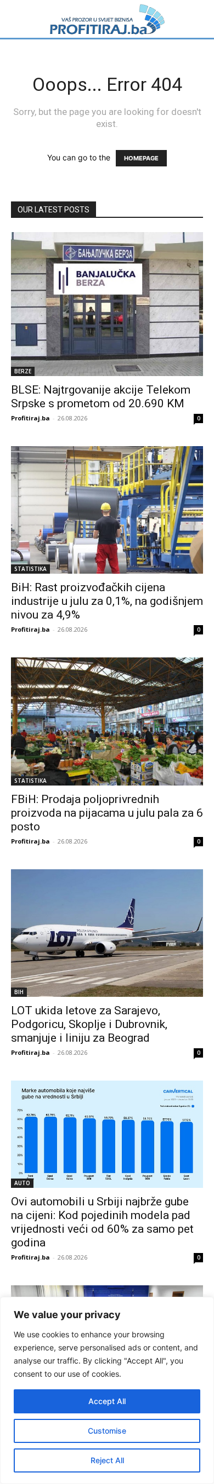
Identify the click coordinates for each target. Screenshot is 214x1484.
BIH (19, 992)
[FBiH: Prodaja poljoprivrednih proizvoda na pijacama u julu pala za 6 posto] (107, 721)
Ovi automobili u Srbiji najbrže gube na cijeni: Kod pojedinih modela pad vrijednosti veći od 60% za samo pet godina (102, 1222)
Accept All (107, 1401)
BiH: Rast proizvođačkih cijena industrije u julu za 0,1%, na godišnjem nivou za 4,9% (107, 601)
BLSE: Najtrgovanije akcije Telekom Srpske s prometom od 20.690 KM (100, 396)
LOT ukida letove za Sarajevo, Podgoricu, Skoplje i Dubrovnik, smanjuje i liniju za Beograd (89, 1024)
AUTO (22, 1183)
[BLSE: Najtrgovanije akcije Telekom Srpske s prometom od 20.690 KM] (107, 304)
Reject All (107, 1460)
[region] (107, 1390)
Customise (107, 1430)
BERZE (22, 371)
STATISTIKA (30, 569)
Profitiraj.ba (30, 418)
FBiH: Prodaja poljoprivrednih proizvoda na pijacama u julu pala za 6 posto (107, 813)
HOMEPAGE (141, 158)
